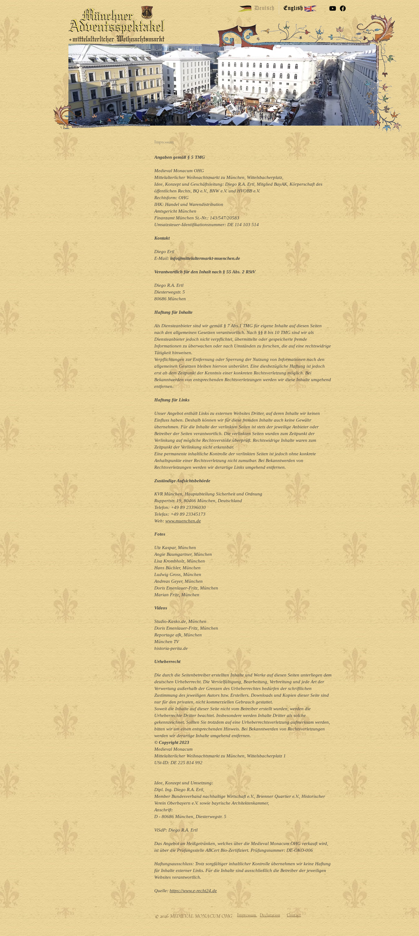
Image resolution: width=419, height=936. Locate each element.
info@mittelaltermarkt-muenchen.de (205, 258)
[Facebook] (343, 8)
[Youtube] (332, 8)
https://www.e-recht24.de (193, 890)
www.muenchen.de (183, 520)
